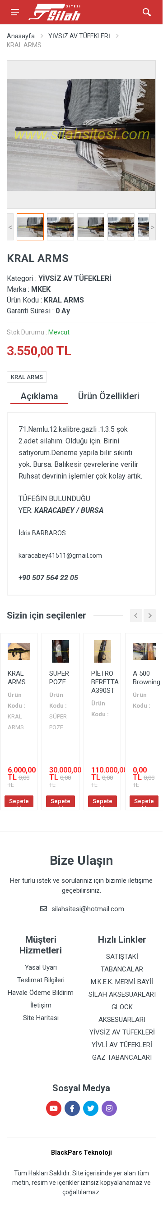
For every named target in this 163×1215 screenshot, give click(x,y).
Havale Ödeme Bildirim (41, 993)
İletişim (40, 1005)
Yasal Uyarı (41, 967)
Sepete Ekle (19, 802)
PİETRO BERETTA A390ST (105, 682)
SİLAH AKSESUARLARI (122, 994)
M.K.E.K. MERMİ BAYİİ (122, 982)
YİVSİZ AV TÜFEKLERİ (79, 36)
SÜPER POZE (59, 677)
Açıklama (39, 396)
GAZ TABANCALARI (122, 1057)
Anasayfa (21, 36)
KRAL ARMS (27, 377)
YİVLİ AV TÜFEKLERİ (122, 1045)
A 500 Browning (146, 677)
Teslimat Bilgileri (41, 980)
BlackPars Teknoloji (81, 1152)
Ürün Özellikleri (109, 396)
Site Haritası (41, 1018)
